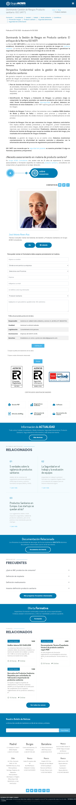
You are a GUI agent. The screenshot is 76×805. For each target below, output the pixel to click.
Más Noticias (38, 437)
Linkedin (44, 245)
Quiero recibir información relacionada (19, 355)
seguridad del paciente (37, 148)
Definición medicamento (15, 582)
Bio (30, 245)
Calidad (35, 17)
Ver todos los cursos (38, 705)
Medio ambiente (46, 17)
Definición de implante (15, 576)
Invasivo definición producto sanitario (21, 588)
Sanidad (28, 17)
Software (59, 405)
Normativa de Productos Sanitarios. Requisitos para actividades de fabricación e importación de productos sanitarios (21, 676)
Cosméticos (57, 17)
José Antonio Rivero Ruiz (19, 234)
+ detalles (38, 346)
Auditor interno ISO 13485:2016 (19, 645)
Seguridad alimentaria (45, 19)
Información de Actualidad (39, 413)
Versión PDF (16, 405)
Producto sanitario (29, 19)
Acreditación (19, 17)
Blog (59, 10)
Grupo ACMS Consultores (18, 160)
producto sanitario (51, 163)
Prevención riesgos (15, 19)
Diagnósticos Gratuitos (38, 404)
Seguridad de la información (17, 22)
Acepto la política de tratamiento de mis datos (21, 351)
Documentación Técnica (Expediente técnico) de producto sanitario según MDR (54, 647)
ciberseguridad (45, 102)
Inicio (53, 10)
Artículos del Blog (17, 414)
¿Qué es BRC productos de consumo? (21, 570)
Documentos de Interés (61, 413)
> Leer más (13, 488)
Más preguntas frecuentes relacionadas (38, 596)
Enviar (38, 361)
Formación (9, 17)
